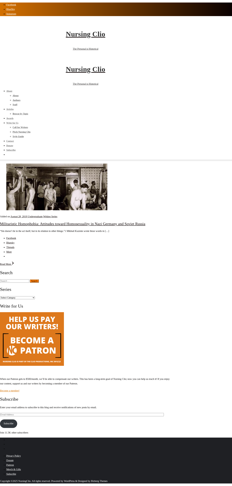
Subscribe (8, 423)
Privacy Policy (13, 455)
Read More (6, 264)
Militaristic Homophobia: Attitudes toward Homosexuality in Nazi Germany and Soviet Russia (72, 224)
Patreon (10, 465)
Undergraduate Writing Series (42, 216)
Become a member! (9, 390)
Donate (10, 460)
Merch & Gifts (13, 469)
